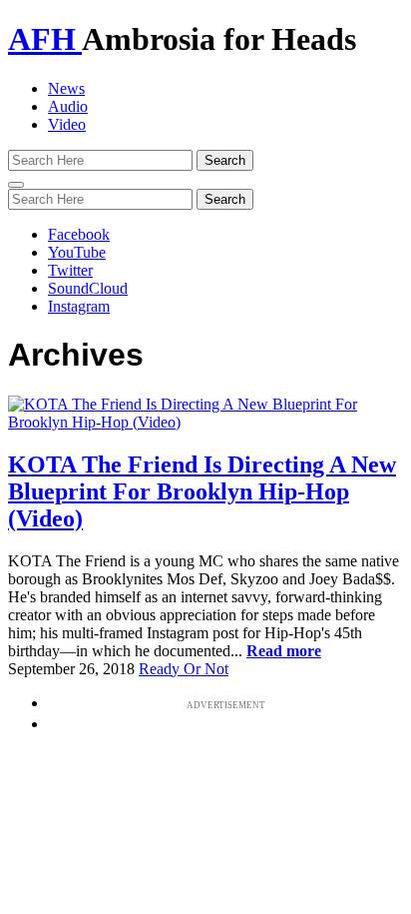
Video (67, 124)
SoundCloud (88, 288)
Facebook (79, 234)
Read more (283, 650)
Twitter (70, 270)
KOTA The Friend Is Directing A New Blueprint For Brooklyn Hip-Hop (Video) (202, 491)
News (66, 88)
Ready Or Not (183, 668)
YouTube (77, 252)
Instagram (79, 306)
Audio (68, 106)
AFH (45, 39)
